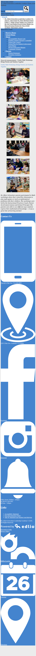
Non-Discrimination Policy (13, 516)
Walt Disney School (17, 27)
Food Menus (12, 46)
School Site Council (14, 42)
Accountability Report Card (16, 39)
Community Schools (14, 49)
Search (3, 11)
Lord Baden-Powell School (18, 24)
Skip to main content (7, 1)
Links (3, 507)
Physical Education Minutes (16, 47)
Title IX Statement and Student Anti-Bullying (18, 517)
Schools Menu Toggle (7, 15)
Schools (4, 17)
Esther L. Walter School (12, 22)
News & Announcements (8, 60)
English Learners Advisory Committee (20, 40)
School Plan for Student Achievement (19, 44)
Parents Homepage (14, 53)
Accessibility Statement (12, 514)
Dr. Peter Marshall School (25, 20)
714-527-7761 (5, 283)
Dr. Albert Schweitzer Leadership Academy (18, 19)
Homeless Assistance (14, 55)
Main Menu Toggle (6, 29)
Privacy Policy (5, 531)
